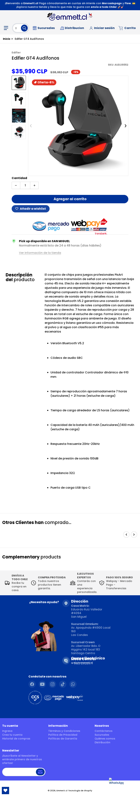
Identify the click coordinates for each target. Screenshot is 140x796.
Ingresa (7, 731)
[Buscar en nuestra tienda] (24, 28)
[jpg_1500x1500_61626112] (19, 99)
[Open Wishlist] (5, 790)
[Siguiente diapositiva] (125, 125)
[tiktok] (62, 684)
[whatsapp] (73, 684)
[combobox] (20, 28)
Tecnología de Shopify (80, 790)
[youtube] (42, 684)
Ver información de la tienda (40, 253)
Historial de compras (16, 738)
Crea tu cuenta (12, 735)
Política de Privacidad (62, 735)
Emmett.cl (62, 790)
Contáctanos (103, 731)
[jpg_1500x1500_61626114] (19, 132)
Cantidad (19, 178)
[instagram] (52, 684)
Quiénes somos (105, 738)
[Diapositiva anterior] (30, 125)
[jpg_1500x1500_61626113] (19, 115)
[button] (6, 28)
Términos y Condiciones (64, 731)
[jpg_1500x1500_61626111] (19, 83)
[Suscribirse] (40, 771)
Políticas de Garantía (62, 738)
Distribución (102, 742)
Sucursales (102, 735)
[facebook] (32, 684)
